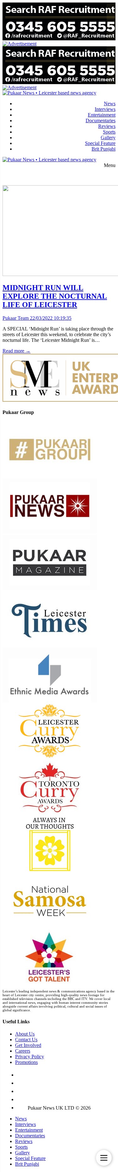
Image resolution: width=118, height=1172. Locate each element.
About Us (25, 1034)
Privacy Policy (29, 1056)
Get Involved (28, 1045)
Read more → (17, 350)
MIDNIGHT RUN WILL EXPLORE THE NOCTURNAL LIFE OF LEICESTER (55, 296)
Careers (22, 1051)
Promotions (26, 1062)
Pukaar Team (16, 318)
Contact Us (26, 1039)
